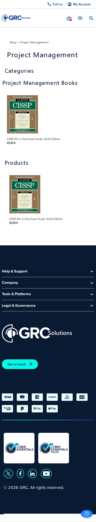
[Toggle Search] (91, 18)
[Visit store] (69, 18)
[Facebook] (20, 473)
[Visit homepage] (16, 18)
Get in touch (16, 364)
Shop (12, 42)
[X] (8, 473)
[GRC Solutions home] (37, 333)
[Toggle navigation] (80, 18)
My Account (81, 4)
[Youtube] (46, 473)
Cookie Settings (77, 516)
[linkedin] (32, 473)
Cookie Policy (46, 516)
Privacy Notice (16, 516)
